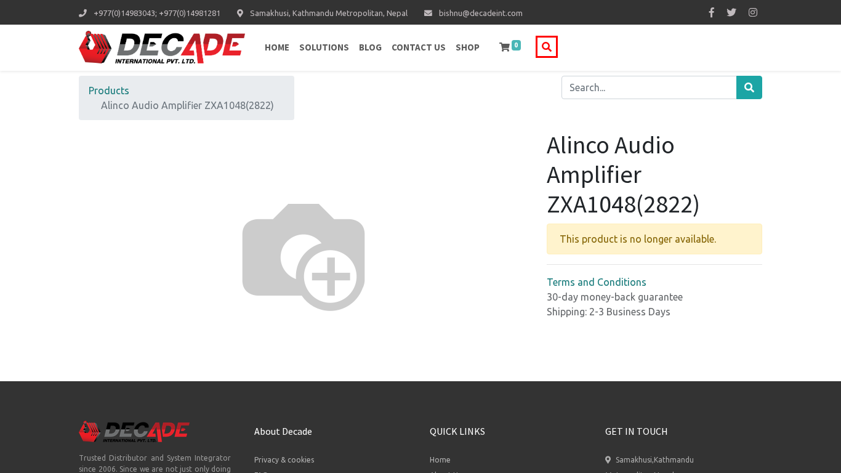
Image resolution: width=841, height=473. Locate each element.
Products (109, 90)
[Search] (749, 87)
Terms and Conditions (596, 282)
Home (440, 460)
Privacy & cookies (284, 460)
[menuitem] (277, 48)
